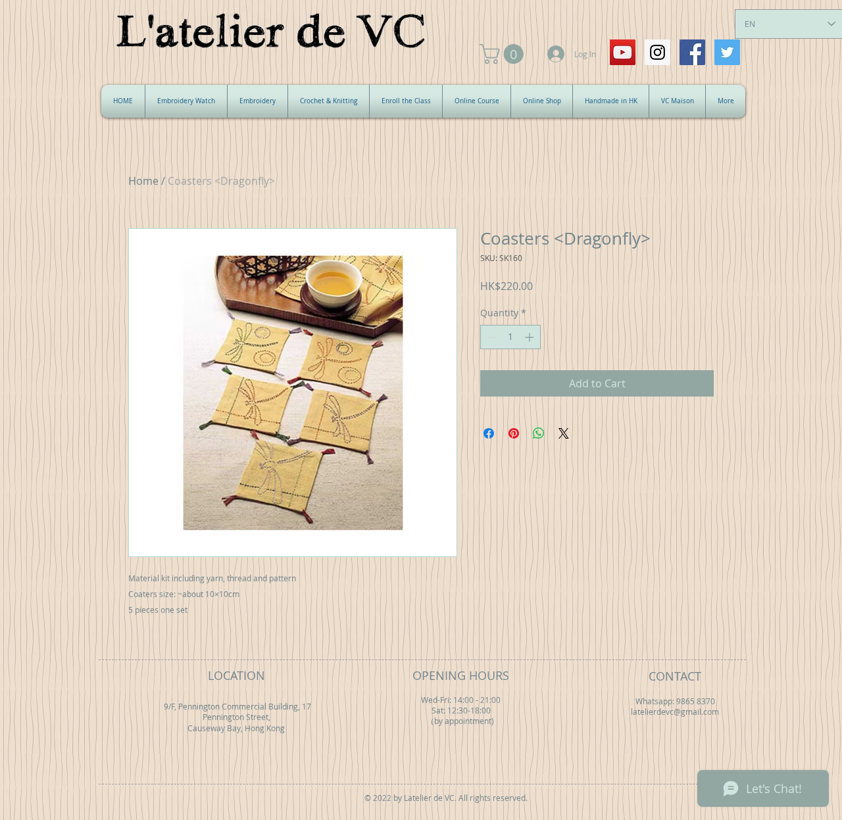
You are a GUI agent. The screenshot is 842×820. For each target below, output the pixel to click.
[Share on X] (564, 433)
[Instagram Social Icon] (657, 52)
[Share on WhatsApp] (539, 433)
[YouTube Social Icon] (622, 52)
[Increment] (530, 337)
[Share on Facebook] (489, 433)
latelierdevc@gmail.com (675, 712)
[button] (504, 54)
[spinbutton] (510, 337)
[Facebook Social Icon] (692, 52)
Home (143, 181)
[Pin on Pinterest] (514, 433)
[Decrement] (490, 337)
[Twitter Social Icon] (727, 52)
